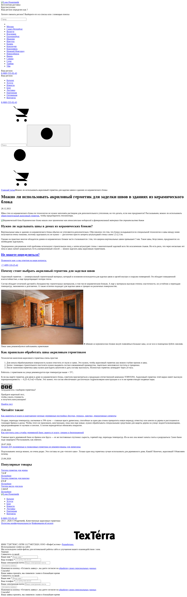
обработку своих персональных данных (77, 568)
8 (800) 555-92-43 (9, 73)
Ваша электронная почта (13, 562)
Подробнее (6, 476)
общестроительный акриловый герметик (20, 216)
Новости (11, 85)
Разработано (68, 544)
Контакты (11, 97)
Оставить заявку (9, 566)
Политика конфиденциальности (16, 523)
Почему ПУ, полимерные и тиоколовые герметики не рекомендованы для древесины (41, 447)
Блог (9, 88)
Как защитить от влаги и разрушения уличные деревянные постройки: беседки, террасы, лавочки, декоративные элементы (58, 416)
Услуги (10, 83)
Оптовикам (12, 95)
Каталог (10, 80)
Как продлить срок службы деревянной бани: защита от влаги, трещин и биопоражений (42, 432)
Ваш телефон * (8, 560)
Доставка (11, 90)
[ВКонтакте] (2, 387)
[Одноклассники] (6, 387)
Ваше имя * (6, 557)
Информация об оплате (42, 523)
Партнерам (12, 93)
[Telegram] (10, 387)
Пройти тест (7, 404)
